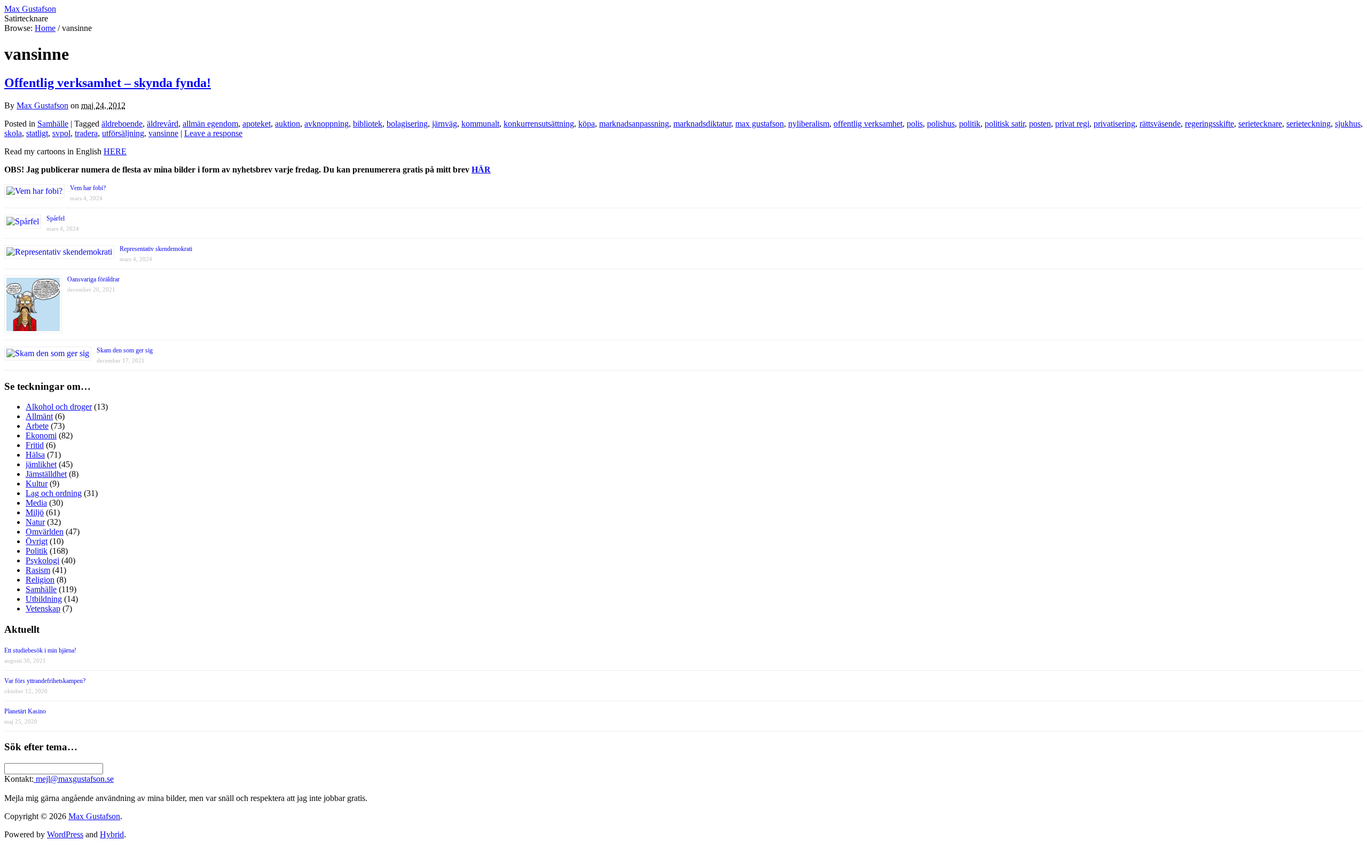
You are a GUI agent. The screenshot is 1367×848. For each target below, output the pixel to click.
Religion (40, 579)
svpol (61, 133)
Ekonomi (41, 435)
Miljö (35, 512)
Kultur (37, 483)
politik (969, 123)
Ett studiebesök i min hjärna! (40, 650)
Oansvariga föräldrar (93, 279)
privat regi (1072, 123)
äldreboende (122, 123)
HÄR (481, 169)
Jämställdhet (46, 473)
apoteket (256, 123)
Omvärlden (45, 531)
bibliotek (367, 123)
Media (36, 502)
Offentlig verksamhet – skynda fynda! (107, 83)
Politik (37, 550)
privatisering (1114, 123)
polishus (941, 123)
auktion (287, 123)
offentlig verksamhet (868, 123)
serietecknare (1260, 123)
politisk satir (1005, 123)
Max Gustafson (42, 105)
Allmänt (39, 416)
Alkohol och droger (59, 406)
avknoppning (326, 123)
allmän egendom (210, 123)
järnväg (444, 123)
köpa (586, 123)
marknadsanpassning (634, 123)
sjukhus (1348, 123)
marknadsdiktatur (702, 123)
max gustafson (759, 123)
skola (13, 133)
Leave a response (213, 133)
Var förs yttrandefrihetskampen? (44, 681)
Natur (35, 522)
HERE (115, 151)
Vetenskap (43, 608)
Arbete (37, 425)
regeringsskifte (1209, 123)
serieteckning (1308, 123)
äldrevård (162, 123)
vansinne (163, 133)
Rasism (38, 570)
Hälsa (35, 454)
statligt (37, 133)
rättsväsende (1160, 123)
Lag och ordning (54, 493)
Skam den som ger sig (125, 350)
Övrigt (37, 541)
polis (915, 123)
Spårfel (55, 218)
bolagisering (407, 123)
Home (45, 28)
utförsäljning (123, 133)
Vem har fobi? (88, 188)
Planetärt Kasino (25, 711)
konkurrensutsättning (539, 123)
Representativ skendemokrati (156, 249)
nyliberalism (808, 123)
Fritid (35, 445)
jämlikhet (41, 464)
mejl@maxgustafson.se (74, 778)
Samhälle (52, 123)
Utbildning (44, 598)
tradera (86, 133)
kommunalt (480, 123)
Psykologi (42, 560)
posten (1040, 123)
